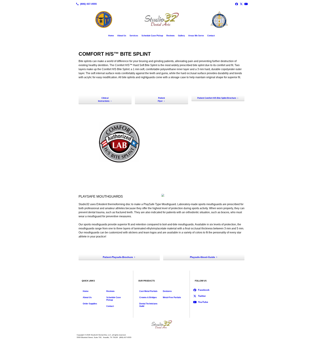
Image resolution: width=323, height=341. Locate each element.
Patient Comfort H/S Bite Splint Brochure (216, 98)
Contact (211, 35)
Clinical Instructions (104, 99)
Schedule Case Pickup (152, 35)
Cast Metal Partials (148, 291)
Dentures (167, 291)
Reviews (170, 35)
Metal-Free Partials (172, 297)
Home (111, 35)
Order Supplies (90, 303)
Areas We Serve (196, 35)
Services (134, 35)
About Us (121, 35)
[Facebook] (236, 4)
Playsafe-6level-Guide (202, 257)
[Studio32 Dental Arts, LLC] (161, 324)
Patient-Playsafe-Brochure (118, 257)
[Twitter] (241, 4)
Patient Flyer (161, 99)
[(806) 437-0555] (86, 4)
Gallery (181, 35)
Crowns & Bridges (148, 297)
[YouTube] (246, 4)
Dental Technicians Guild (148, 304)
